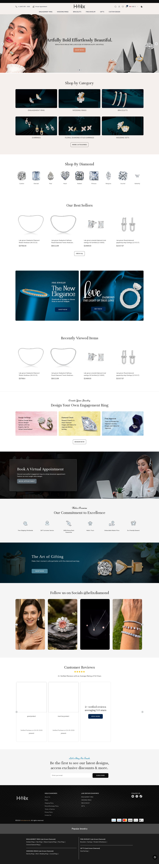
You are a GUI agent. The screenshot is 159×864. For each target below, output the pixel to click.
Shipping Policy (49, 803)
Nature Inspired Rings (50, 842)
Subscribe (100, 775)
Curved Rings (54, 854)
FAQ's (46, 800)
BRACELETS (77, 12)
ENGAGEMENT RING (45, 12)
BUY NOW (98, 309)
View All (79, 254)
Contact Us (48, 815)
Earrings (89, 842)
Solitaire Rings (30, 842)
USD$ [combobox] (134, 6)
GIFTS (102, 12)
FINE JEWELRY (91, 12)
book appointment (27, 481)
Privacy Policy (49, 812)
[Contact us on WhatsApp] (155, 857)
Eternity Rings (30, 854)
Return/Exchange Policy (52, 806)
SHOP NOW (62, 310)
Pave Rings (61, 842)
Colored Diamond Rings (33, 845)
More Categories (79, 145)
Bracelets (83, 842)
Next (156, 43)
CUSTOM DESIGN (114, 12)
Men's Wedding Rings (42, 854)
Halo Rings (39, 842)
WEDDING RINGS (62, 12)
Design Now (80, 442)
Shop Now (106, 50)
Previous (2, 43)
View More (95, 716)
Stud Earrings (84, 851)
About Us (47, 797)
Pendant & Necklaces (100, 842)
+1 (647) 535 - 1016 (24, 6)
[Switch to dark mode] (142, 6)
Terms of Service (50, 809)
